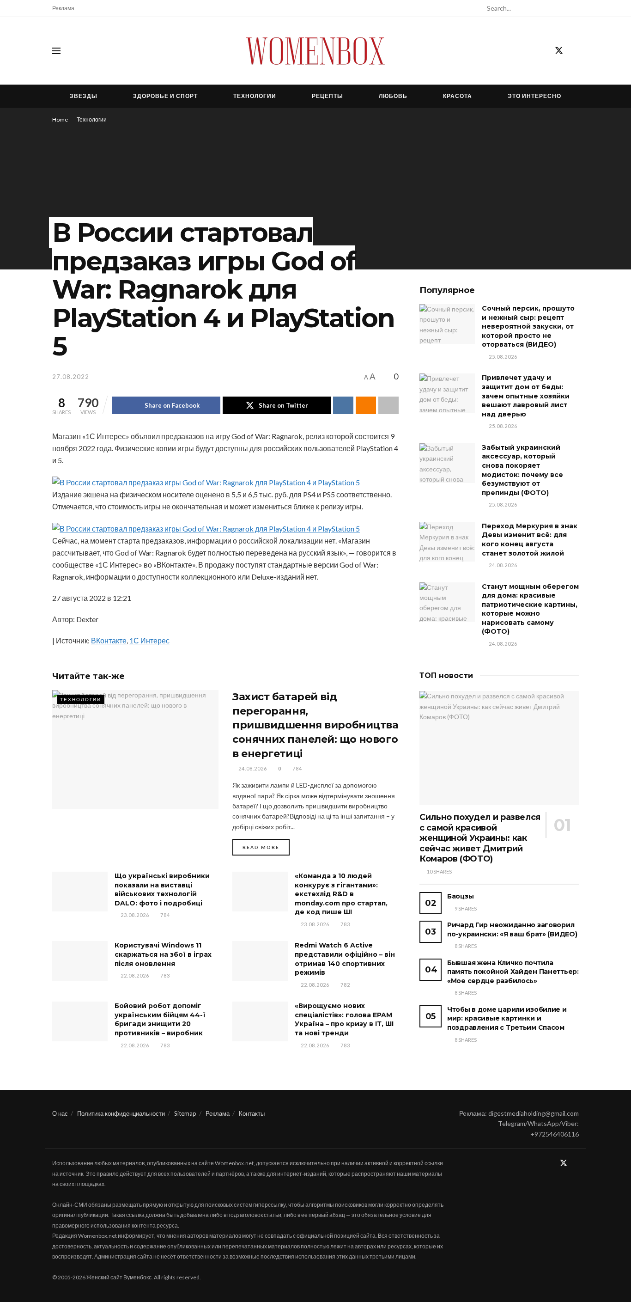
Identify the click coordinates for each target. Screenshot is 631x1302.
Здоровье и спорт (165, 95)
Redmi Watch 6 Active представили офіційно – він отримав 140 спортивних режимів (345, 959)
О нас (60, 1113)
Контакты (252, 1113)
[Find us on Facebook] (542, 51)
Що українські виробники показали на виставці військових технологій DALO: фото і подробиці (162, 889)
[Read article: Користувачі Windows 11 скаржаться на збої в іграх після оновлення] (80, 961)
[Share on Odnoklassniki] (366, 405)
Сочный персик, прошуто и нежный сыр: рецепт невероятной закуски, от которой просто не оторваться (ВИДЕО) (528, 326)
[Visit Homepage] (315, 51)
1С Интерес (149, 640)
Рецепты (327, 95)
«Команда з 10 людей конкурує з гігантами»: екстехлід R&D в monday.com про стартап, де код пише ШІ (341, 894)
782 (344, 985)
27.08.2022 (70, 376)
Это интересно (534, 95)
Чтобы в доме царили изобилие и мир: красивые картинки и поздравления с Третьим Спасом (507, 1018)
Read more (266, 847)
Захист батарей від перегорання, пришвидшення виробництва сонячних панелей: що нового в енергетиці (315, 725)
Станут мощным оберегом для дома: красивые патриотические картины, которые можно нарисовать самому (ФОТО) (530, 609)
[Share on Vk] (343, 405)
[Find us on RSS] (575, 51)
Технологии (254, 95)
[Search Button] (573, 8)
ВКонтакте (109, 640)
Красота (457, 95)
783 (344, 924)
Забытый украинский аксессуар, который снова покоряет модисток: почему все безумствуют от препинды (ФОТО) (522, 470)
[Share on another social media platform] (388, 405)
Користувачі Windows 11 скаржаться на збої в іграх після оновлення (163, 954)
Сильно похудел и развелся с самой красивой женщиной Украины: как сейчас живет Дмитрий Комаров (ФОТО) (479, 838)
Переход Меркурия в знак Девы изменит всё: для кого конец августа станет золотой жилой (529, 539)
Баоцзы (460, 896)
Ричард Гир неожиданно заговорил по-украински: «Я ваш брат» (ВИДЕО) (512, 929)
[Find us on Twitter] (559, 50)
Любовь (393, 95)
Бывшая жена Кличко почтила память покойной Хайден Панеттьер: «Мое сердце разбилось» (513, 972)
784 (296, 768)
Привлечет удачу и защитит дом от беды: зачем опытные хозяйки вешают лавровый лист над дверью (526, 395)
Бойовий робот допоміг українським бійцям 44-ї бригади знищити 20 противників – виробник (160, 1019)
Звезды (83, 95)
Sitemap (185, 1113)
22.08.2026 (134, 975)
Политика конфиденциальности (121, 1113)
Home (60, 119)
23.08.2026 (134, 915)
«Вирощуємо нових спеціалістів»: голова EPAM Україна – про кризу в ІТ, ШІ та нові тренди (344, 1019)
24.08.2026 (252, 768)
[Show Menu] (56, 51)
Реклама (63, 8)
